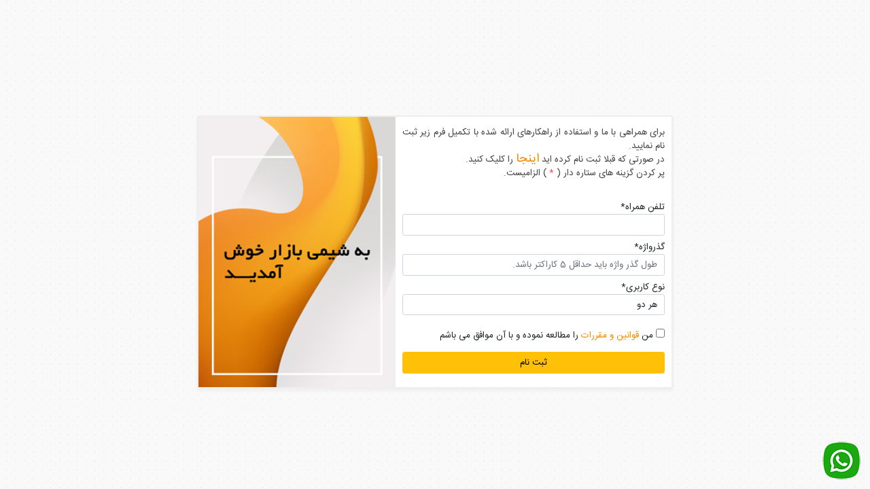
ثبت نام (533, 362)
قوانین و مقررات (610, 335)
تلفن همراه (643, 207)
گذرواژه (649, 247)
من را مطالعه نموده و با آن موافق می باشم (548, 335)
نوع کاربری (643, 287)
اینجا (527, 159)
